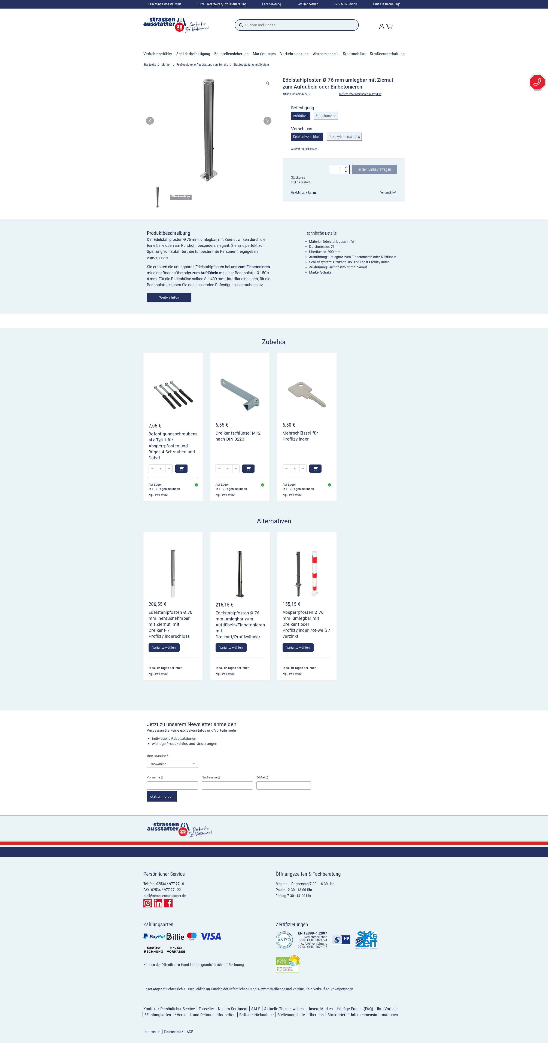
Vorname (155, 777)
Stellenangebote (291, 1014)
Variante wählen (164, 647)
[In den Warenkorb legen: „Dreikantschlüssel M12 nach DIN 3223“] (248, 469)
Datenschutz (173, 1032)
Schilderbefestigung (193, 53)
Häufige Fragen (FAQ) (355, 1008)
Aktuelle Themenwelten (284, 1008)
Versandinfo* (388, 192)
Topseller (206, 1008)
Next (267, 122)
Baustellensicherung (231, 53)
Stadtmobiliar (354, 53)
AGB (190, 1032)
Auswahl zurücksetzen (304, 149)
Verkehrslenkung (294, 53)
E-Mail (262, 777)
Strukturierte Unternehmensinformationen (363, 1014)
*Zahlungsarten (157, 1014)
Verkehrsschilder (157, 53)
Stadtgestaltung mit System (251, 65)
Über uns (316, 1014)
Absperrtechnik (326, 53)
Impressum (152, 1032)
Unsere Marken (320, 1008)
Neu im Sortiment (232, 1008)
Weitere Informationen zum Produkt (360, 94)
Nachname (211, 777)
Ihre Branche (157, 755)
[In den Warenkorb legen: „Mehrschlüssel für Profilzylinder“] (315, 469)
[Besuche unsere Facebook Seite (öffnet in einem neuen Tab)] (168, 903)
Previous (150, 122)
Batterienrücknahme (256, 1014)
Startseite (149, 65)
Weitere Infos (169, 297)
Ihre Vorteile (387, 1008)
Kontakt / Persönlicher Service (169, 1008)
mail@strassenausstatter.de (164, 896)
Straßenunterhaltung (387, 53)
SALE (255, 1008)
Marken (166, 65)
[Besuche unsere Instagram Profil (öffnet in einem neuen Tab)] (147, 903)
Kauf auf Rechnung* (386, 4)
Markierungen (264, 53)
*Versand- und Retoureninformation (205, 1014)
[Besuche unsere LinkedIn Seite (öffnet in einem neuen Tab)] (158, 903)
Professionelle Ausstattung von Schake (202, 65)
